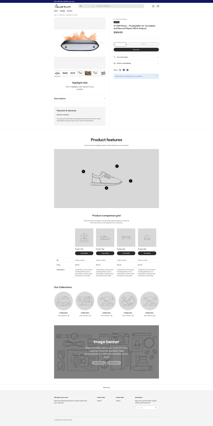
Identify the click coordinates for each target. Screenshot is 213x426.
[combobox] (111, 6)
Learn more (71, 1)
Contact (69, 11)
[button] (158, 6)
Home (56, 11)
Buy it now (136, 49)
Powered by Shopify (67, 420)
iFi (114, 19)
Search (99, 401)
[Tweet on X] (120, 70)
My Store (60, 420)
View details (84, 253)
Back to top (106, 387)
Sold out (143, 44)
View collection (62, 315)
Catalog (62, 11)
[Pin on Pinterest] (127, 70)
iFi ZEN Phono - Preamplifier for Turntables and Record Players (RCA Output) (68, 14)
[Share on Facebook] (124, 70)
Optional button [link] (99, 363)
